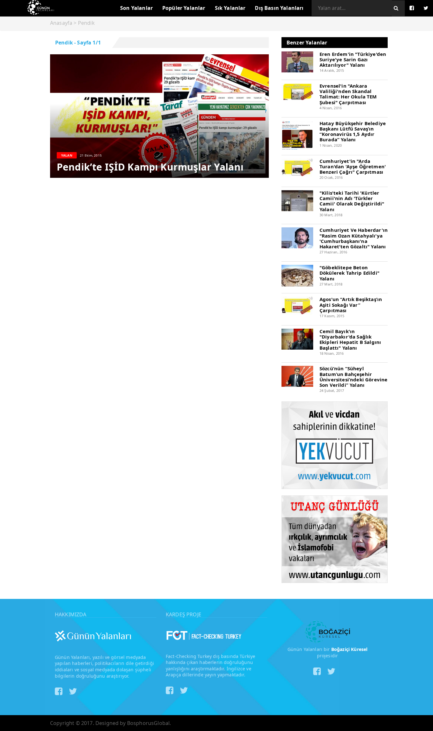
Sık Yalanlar (230, 7)
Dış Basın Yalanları (279, 7)
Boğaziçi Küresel (349, 649)
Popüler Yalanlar (183, 7)
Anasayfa (61, 22)
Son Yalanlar (136, 7)
